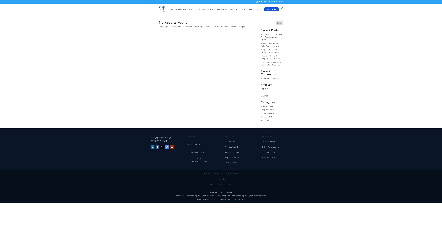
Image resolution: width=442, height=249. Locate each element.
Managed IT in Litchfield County (186, 196)
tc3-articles (265, 120)
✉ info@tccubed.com (196, 153)
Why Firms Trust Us (238, 9)
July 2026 (264, 92)
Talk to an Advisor (268, 142)
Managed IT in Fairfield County (255, 196)
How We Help (222, 9)
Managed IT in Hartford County (209, 196)
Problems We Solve (232, 147)
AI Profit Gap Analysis (270, 157)
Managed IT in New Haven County (232, 196)
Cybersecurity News (268, 117)
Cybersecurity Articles (269, 113)
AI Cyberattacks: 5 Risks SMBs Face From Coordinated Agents (272, 37)
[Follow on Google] (167, 147)
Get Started (271, 9)
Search (279, 23)
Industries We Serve (203, 9)
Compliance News (267, 110)
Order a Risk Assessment (271, 147)
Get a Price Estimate (269, 152)
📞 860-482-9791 (194, 144)
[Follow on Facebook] (157, 147)
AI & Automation (267, 106)
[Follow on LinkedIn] (152, 147)
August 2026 (265, 89)
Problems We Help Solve (180, 9)
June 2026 (264, 96)
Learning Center (255, 9)
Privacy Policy (221, 179)
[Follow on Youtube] (172, 147)
